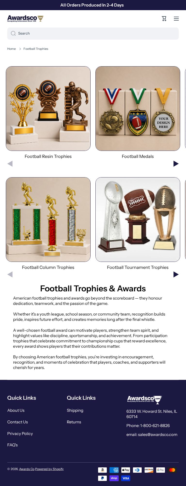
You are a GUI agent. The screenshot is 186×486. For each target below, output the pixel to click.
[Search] (11, 34)
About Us (15, 410)
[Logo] (25, 18)
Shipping (75, 410)
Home (11, 49)
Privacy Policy (20, 433)
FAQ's (12, 444)
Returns (74, 422)
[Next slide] (176, 164)
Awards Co (26, 469)
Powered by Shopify (49, 469)
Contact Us (17, 422)
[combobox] (93, 34)
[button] (164, 18)
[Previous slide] (10, 164)
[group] (48, 112)
